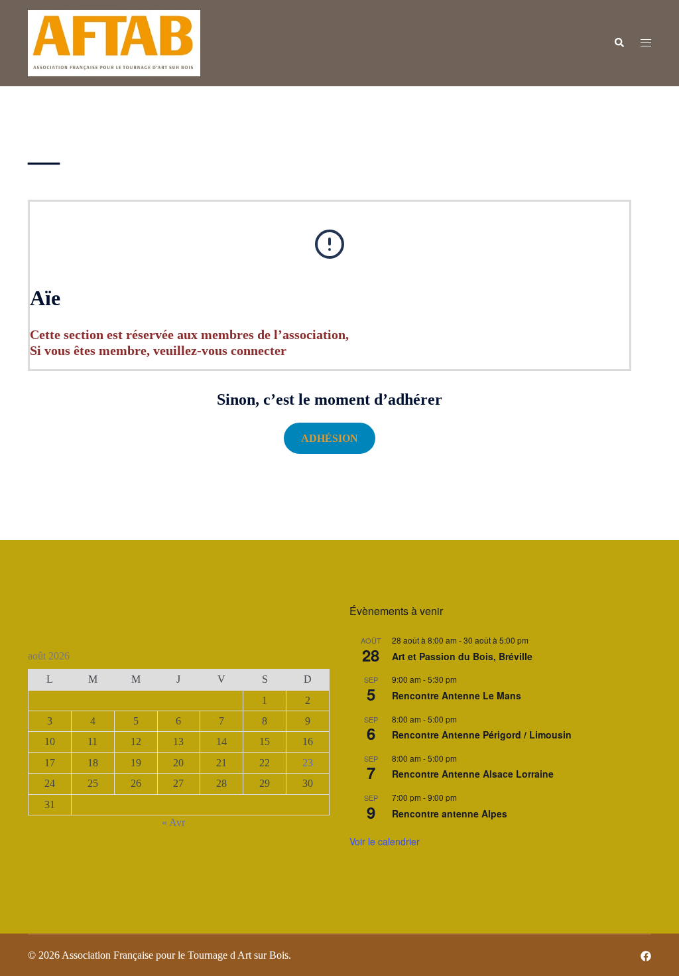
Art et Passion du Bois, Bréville (462, 656)
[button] (618, 43)
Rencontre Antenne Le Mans (456, 695)
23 (307, 762)
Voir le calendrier (384, 841)
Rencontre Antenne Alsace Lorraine (473, 773)
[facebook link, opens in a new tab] (646, 955)
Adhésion (329, 438)
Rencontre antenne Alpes (449, 813)
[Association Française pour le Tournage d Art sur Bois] (114, 42)
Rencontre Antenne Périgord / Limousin (482, 734)
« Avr (173, 822)
